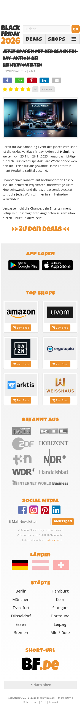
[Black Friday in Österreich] (40, 569)
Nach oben (42, 684)
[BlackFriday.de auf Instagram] (35, 513)
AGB (43, 702)
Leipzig (60, 624)
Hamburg (60, 591)
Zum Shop (23, 327)
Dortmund (60, 615)
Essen (21, 624)
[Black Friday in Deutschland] (22, 569)
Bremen (21, 632)
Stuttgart (60, 607)
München (20, 599)
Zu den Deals (40, 229)
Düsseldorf (21, 615)
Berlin (21, 591)
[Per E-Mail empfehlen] (56, 80)
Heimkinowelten (14, 71)
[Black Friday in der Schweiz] (59, 569)
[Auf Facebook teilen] (7, 80)
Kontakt (53, 702)
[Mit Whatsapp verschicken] (19, 80)
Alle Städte (60, 632)
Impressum (64, 697)
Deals (34, 39)
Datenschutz (53, 540)
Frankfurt (21, 607)
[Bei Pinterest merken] (32, 80)
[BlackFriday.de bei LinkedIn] (57, 513)
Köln (60, 599)
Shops (56, 39)
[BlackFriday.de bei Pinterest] (46, 513)
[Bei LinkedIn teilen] (44, 80)
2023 (32, 71)
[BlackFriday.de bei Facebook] (23, 513)
